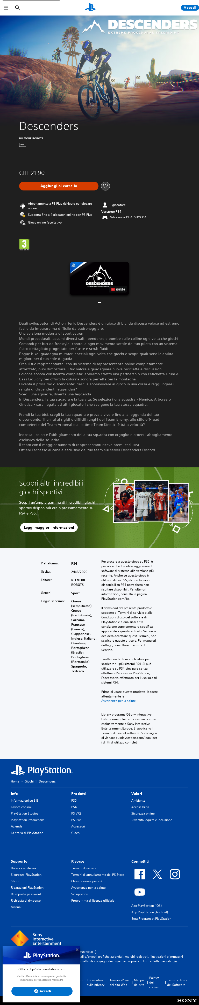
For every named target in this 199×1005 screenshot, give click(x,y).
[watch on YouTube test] (118, 289)
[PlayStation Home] (90, 8)
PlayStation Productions (28, 820)
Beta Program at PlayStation (151, 918)
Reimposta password (26, 894)
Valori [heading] (136, 793)
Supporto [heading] (19, 861)
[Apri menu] (6, 8)
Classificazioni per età (86, 881)
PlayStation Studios (24, 813)
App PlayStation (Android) (149, 912)
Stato (14, 881)
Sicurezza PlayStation (26, 874)
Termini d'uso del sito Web (119, 982)
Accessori (78, 826)
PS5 (74, 800)
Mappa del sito (139, 982)
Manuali (16, 907)
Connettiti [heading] (140, 861)
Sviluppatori (79, 894)
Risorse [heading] (77, 861)
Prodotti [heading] (78, 793)
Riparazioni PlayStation (27, 887)
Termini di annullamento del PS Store (97, 874)
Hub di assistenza (23, 868)
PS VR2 (76, 813)
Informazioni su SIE (24, 800)
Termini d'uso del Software (177, 982)
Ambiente (138, 800)
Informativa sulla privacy (95, 982)
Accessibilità (140, 807)
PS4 (74, 807)
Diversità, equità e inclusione (151, 820)
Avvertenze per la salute (118, 701)
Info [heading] (14, 793)
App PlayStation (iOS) (146, 905)
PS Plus (76, 820)
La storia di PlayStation (27, 833)
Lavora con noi (21, 807)
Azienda (17, 826)
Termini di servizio (84, 868)
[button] (99, 278)
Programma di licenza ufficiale (93, 900)
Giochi (29, 781)
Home (15, 781)
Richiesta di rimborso (26, 900)
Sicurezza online (143, 813)
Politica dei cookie (154, 982)
